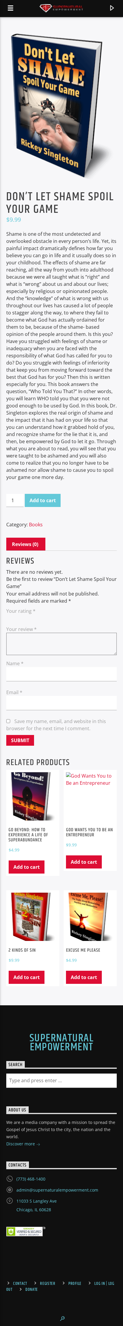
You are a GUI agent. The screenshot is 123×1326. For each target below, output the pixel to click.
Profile (75, 1283)
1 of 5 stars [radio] (9, 618)
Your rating (21, 611)
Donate (31, 1289)
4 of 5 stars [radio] (35, 618)
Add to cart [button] (26, 867)
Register (48, 1283)
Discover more (21, 1144)
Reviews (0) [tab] (25, 544)
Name (15, 663)
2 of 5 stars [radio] (18, 618)
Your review (21, 629)
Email (14, 692)
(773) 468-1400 (30, 1179)
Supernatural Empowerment (61, 1043)
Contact (20, 1283)
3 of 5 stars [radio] (26, 618)
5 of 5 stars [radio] (43, 618)
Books (36, 524)
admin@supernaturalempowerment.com (57, 1190)
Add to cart (43, 500)
